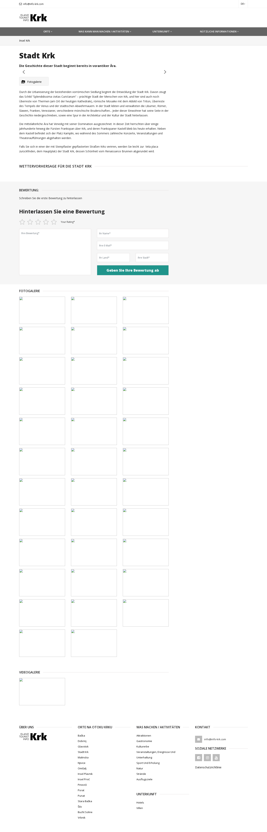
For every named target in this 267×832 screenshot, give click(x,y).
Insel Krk (24, 40)
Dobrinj (82, 741)
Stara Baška (85, 801)
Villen (139, 808)
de (242, 3)
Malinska (83, 757)
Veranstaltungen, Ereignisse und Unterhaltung (155, 754)
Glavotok (83, 746)
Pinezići (82, 785)
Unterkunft (161, 31)
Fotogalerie (34, 82)
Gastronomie (144, 741)
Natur (139, 768)
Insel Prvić (84, 779)
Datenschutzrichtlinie (208, 767)
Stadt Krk (83, 752)
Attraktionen (143, 735)
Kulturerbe (142, 746)
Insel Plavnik (85, 774)
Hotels (140, 802)
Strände (141, 774)
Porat (81, 790)
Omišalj (82, 768)
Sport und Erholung (147, 763)
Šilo (80, 806)
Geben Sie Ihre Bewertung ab (133, 270)
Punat (81, 795)
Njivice (81, 763)
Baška (81, 735)
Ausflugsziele (144, 779)
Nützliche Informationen (218, 31)
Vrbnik (81, 817)
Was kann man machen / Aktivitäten (104, 31)
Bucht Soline (85, 812)
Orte (46, 31)
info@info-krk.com (33, 4)
